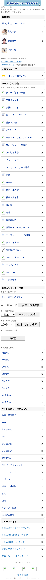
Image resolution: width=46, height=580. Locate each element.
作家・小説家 (12, 190)
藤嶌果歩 (11, 31)
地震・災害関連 (9, 415)
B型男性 (5, 367)
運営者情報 (22, 575)
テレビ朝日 (7, 444)
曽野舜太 (11, 41)
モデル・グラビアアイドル (18, 137)
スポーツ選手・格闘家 (16, 145)
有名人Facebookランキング (15, 556)
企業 (4, 500)
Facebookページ (8, 65)
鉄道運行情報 (8, 515)
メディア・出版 (9, 508)
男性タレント (12, 100)
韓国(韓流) (10, 220)
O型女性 (6, 388)
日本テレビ (7, 429)
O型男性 (6, 381)
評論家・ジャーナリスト (17, 227)
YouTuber (10, 272)
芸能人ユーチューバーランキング (17, 528)
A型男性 (5, 352)
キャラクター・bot (14, 257)
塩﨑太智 (11, 50)
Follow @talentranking (11, 61)
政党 (4, 493)
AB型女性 (6, 402)
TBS (4, 436)
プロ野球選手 (12, 152)
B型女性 (5, 374)
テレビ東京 (7, 451)
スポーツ (6, 479)
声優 (7, 175)
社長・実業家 (12, 197)
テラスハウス (12, 265)
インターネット (9, 472)
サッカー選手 (12, 160)
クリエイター (12, 242)
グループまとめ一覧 (15, 92)
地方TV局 (6, 458)
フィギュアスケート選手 (17, 167)
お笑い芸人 (11, 130)
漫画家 (8, 182)
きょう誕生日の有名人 (12, 297)
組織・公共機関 (9, 486)
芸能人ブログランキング (13, 549)
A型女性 (5, 360)
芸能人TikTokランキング (13, 542)
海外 (7, 212)
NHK (4, 422)
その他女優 (11, 280)
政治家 (8, 205)
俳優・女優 (11, 122)
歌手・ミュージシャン (16, 115)
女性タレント (12, 107)
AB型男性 (6, 395)
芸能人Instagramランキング (15, 535)
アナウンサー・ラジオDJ (17, 235)
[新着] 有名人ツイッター (13, 23)
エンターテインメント (12, 465)
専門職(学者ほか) (13, 250)
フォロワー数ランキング (17, 76)
